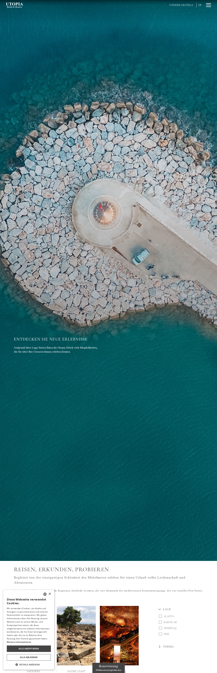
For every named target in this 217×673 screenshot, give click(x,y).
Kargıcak (170, 622)
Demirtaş (170, 628)
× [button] (49, 594)
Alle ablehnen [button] (28, 657)
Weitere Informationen (19, 642)
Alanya (169, 616)
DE (200, 5)
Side (166, 634)
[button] (29, 664)
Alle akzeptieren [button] (29, 648)
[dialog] (28, 630)
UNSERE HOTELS (181, 5)
